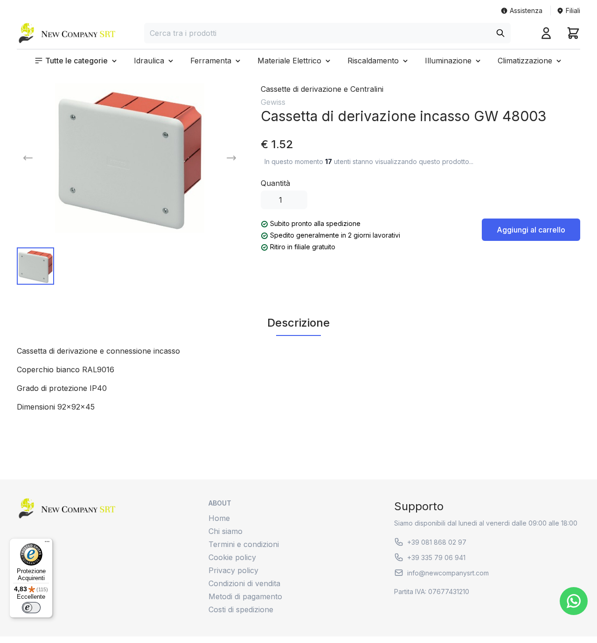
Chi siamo (225, 531)
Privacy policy (233, 570)
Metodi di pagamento (245, 596)
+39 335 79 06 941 (436, 557)
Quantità (275, 183)
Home (219, 518)
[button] (76, 60)
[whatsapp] (574, 601)
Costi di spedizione (240, 609)
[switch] (31, 607)
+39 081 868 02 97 (436, 542)
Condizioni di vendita (244, 583)
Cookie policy (232, 557)
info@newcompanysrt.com (448, 573)
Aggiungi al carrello (531, 229)
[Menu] (47, 543)
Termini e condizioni (243, 544)
